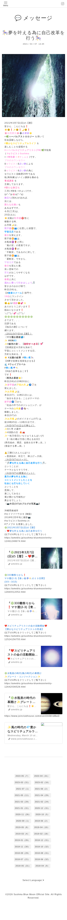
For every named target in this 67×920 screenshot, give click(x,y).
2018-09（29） (22, 853)
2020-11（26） (23, 814)
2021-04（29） (42, 795)
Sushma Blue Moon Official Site (31, 894)
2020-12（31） (42, 808)
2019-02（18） (41, 834)
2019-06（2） (42, 821)
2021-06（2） (42, 789)
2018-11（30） (22, 847)
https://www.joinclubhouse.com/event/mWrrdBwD (32, 716)
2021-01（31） (22, 808)
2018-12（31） (42, 840)
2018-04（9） (42, 866)
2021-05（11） (22, 795)
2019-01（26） (22, 840)
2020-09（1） (23, 821)
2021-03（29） (22, 802)
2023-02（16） (42, 782)
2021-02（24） (42, 802)
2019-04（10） (41, 827)
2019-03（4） (22, 834)
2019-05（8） (22, 827)
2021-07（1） (23, 789)
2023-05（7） (22, 776)
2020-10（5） (42, 814)
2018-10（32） (42, 847)
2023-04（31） (41, 776)
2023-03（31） (22, 782)
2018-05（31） (23, 866)
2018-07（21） (22, 859)
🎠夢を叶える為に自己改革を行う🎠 (33, 35)
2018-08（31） (42, 853)
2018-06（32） (42, 859)
